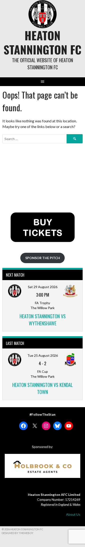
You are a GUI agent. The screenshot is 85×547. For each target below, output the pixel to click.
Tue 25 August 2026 (42, 355)
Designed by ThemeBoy (17, 533)
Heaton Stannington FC (42, 42)
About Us (73, 514)
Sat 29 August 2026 (42, 287)
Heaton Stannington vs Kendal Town (42, 388)
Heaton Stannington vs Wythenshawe (43, 320)
